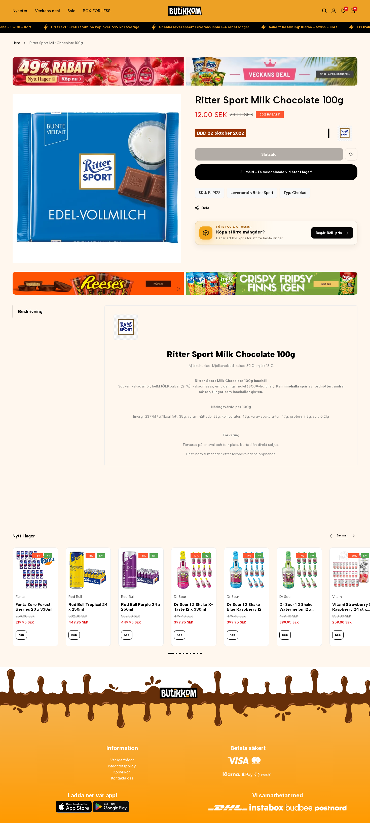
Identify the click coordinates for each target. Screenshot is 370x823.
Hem (16, 43)
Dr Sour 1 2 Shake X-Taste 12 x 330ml (193, 607)
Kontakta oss (122, 778)
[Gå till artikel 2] (176, 653)
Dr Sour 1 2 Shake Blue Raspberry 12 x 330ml (246, 607)
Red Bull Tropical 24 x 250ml (87, 607)
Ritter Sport (263, 192)
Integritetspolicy (122, 766)
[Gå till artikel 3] (180, 653)
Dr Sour (180, 597)
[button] (351, 154)
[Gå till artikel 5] (187, 653)
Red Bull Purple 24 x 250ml (140, 607)
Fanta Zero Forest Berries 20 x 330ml (34, 607)
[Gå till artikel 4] (183, 653)
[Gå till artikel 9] (201, 653)
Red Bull (75, 597)
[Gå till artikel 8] (197, 653)
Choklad (299, 192)
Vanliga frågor (122, 760)
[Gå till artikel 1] (171, 653)
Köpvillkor (122, 772)
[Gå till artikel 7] (194, 653)
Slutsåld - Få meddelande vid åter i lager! (276, 172)
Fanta (20, 597)
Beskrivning (30, 311)
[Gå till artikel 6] (190, 653)
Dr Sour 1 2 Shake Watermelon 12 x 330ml (296, 607)
